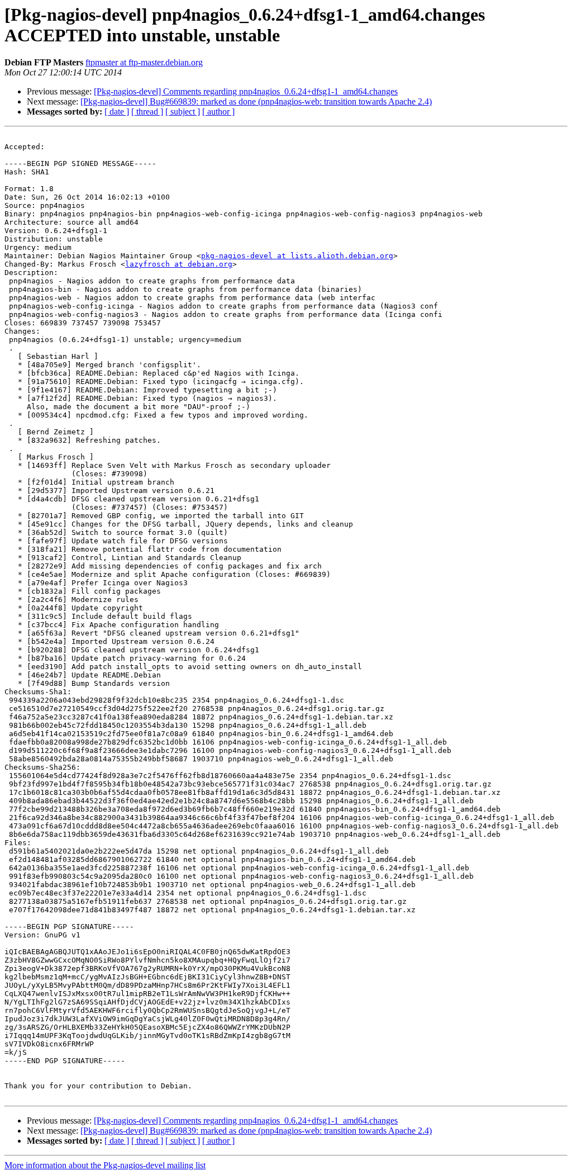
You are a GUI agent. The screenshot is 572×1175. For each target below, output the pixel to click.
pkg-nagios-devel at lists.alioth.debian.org (297, 256)
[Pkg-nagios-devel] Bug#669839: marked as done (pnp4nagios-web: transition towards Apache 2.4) (256, 101)
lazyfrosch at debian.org (178, 264)
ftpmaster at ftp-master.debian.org (144, 62)
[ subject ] (182, 111)
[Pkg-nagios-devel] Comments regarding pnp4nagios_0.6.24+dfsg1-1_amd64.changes (246, 91)
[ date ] (116, 111)
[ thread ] (147, 111)
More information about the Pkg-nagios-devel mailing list (105, 1165)
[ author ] (218, 111)
